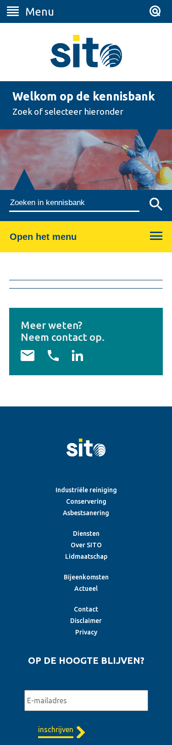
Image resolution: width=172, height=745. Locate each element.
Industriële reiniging (86, 490)
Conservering (86, 501)
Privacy (86, 632)
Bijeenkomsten (86, 577)
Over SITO (86, 545)
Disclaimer (86, 620)
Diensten (86, 533)
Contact (86, 609)
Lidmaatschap (86, 556)
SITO (86, 50)
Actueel (86, 588)
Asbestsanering (86, 513)
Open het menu (43, 237)
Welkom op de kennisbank (83, 96)
